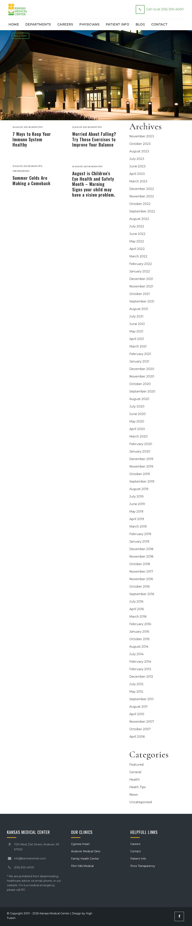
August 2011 (138, 706)
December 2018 (141, 549)
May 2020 (136, 421)
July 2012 (136, 684)
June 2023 (137, 166)
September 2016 (141, 594)
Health (134, 779)
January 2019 (139, 541)
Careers (135, 844)
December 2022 (141, 189)
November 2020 (141, 376)
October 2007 (140, 729)
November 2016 (141, 579)
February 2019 (140, 534)
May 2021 (136, 331)
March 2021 (138, 346)
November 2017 (141, 571)
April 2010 (136, 714)
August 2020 (139, 399)
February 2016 (140, 624)
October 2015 (139, 639)
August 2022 (139, 219)
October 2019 (139, 474)
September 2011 (141, 699)
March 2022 (138, 256)
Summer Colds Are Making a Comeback (31, 180)
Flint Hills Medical (82, 866)
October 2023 (140, 144)
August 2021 (138, 309)
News (133, 794)
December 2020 (141, 369)
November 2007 (141, 721)
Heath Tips (36, 127)
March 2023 (138, 181)
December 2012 (141, 676)
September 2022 (142, 211)
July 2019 (136, 496)
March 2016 (137, 616)
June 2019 (137, 504)
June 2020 (137, 414)
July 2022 (136, 226)
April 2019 (136, 519)
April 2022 (137, 249)
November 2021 (141, 286)
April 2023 (137, 174)
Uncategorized (21, 171)
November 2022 (141, 196)
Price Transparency (142, 866)
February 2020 (140, 444)
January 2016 (139, 631)
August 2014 (138, 646)
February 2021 (140, 354)
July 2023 (136, 159)
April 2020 (137, 429)
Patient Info (138, 858)
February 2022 (140, 264)
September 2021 (141, 301)
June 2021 (137, 324)
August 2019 (138, 489)
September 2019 (141, 481)
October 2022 (140, 204)
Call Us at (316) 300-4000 (165, 9)
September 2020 (142, 391)
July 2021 (136, 316)
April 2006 (137, 736)
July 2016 (136, 601)
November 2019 (141, 466)
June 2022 (137, 234)
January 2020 (139, 451)
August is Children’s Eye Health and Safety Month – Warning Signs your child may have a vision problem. (93, 184)
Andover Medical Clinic (85, 851)
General (135, 772)
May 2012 (136, 691)
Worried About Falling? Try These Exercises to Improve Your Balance (94, 139)
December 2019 (141, 459)
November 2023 (141, 136)
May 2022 (136, 241)
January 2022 (139, 271)
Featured (136, 764)
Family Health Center (85, 858)
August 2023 (139, 151)
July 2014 (136, 654)
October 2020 (140, 384)
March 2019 (138, 526)
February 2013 (140, 669)
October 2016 (139, 586)
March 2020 (138, 436)
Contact (135, 851)
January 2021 (139, 361)
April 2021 (136, 339)
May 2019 (136, 511)
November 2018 (141, 556)
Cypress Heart (80, 844)
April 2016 (136, 609)
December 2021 (141, 279)
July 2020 (136, 406)
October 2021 (139, 294)
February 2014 (140, 661)
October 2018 (139, 564)
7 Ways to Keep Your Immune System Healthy (32, 139)
